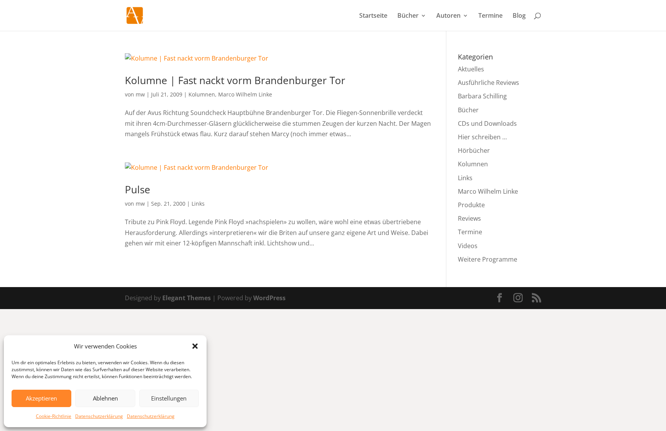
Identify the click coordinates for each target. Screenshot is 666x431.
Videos (468, 246)
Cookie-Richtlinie (53, 416)
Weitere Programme (487, 259)
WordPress (269, 298)
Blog (519, 16)
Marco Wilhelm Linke (245, 94)
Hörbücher (474, 150)
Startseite (373, 16)
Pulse (137, 189)
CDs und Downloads (487, 123)
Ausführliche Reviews (488, 82)
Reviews (469, 218)
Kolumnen (201, 94)
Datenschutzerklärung (99, 416)
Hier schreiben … (482, 137)
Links (198, 203)
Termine (490, 16)
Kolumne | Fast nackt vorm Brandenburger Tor (235, 80)
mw (140, 94)
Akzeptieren (41, 398)
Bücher (408, 16)
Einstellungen (169, 398)
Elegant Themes (186, 298)
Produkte (471, 205)
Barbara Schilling (482, 96)
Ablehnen (105, 398)
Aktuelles (471, 69)
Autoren (448, 16)
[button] (195, 346)
